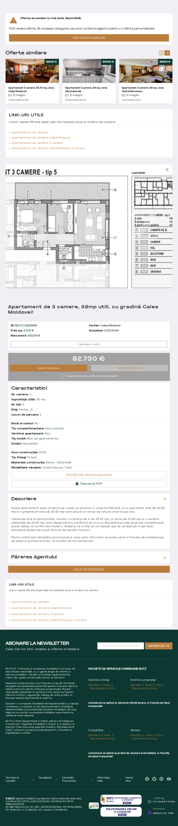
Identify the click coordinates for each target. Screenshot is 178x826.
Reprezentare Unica (102, 688)
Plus (158, 685)
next (167, 52)
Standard (94, 685)
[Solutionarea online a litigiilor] (121, 812)
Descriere (24, 499)
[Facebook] (147, 779)
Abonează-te (158, 646)
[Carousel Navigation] (165, 52)
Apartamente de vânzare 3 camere (37, 143)
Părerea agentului (34, 557)
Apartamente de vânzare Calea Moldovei (41, 138)
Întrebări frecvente (69, 779)
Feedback (45, 778)
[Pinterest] (161, 779)
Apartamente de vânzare (30, 132)
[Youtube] (169, 778)
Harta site (129, 779)
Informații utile (103, 779)
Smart (107, 685)
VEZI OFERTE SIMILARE (89, 38)
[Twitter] (154, 779)
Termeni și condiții (12, 779)
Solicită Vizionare (49, 368)
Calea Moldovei (104, 325)
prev (161, 52)
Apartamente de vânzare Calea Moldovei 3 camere (48, 148)
